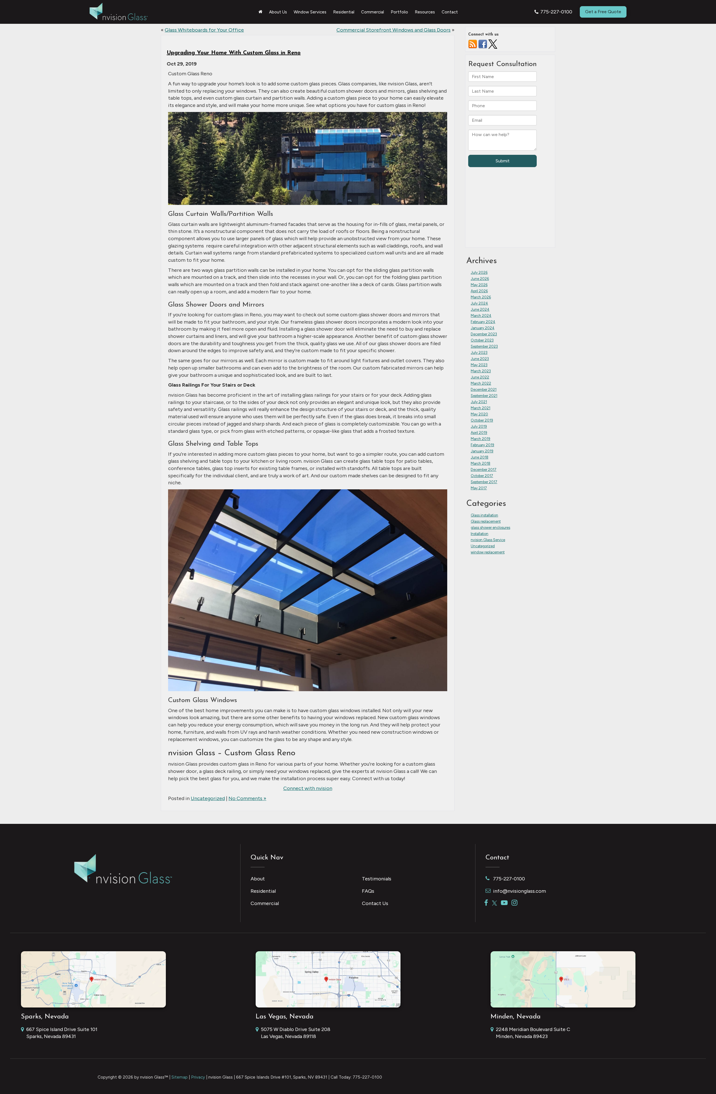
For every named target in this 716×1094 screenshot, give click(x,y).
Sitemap (179, 1077)
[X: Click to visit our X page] (494, 903)
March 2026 (481, 297)
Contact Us (375, 903)
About (258, 879)
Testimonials (376, 879)
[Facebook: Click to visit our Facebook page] (486, 903)
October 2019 (482, 420)
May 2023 (479, 365)
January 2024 (482, 328)
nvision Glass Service (488, 540)
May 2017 (479, 488)
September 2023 (484, 346)
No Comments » (247, 798)
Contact (450, 12)
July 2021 (479, 402)
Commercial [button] (372, 12)
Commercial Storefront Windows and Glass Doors (393, 30)
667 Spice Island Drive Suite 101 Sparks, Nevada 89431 (61, 1033)
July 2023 (479, 352)
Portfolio (399, 12)
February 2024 (483, 322)
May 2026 (479, 285)
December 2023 (484, 334)
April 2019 (479, 433)
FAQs (368, 891)
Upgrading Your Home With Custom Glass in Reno (234, 53)
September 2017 (484, 482)
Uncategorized (208, 798)
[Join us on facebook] (482, 44)
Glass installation (484, 515)
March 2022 (481, 383)
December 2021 (483, 389)
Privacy (198, 1077)
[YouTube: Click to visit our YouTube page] (504, 903)
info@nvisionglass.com (519, 891)
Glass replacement (486, 521)
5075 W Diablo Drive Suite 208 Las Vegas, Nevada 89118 (295, 1033)
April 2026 (479, 291)
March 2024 (481, 316)
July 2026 (479, 272)
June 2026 (480, 279)
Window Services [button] (310, 12)
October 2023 (482, 340)
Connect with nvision (307, 788)
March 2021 (480, 408)
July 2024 (479, 303)
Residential (263, 891)
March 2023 (481, 371)
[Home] (260, 12)
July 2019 (479, 426)
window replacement (488, 552)
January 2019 (482, 451)
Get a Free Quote (603, 11)
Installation (479, 534)
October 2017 (482, 476)
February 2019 (482, 445)
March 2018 (480, 463)
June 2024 (480, 309)
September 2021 (484, 396)
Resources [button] (425, 12)
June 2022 (480, 377)
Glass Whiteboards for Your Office (204, 30)
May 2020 (479, 414)
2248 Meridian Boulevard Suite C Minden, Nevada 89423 (533, 1033)
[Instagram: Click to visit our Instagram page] (514, 903)
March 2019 (480, 439)
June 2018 (479, 457)
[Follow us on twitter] (492, 44)
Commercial (265, 903)
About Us (278, 12)
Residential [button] (343, 12)
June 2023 (480, 359)
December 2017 (483, 469)
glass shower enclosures (490, 527)
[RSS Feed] (472, 44)
